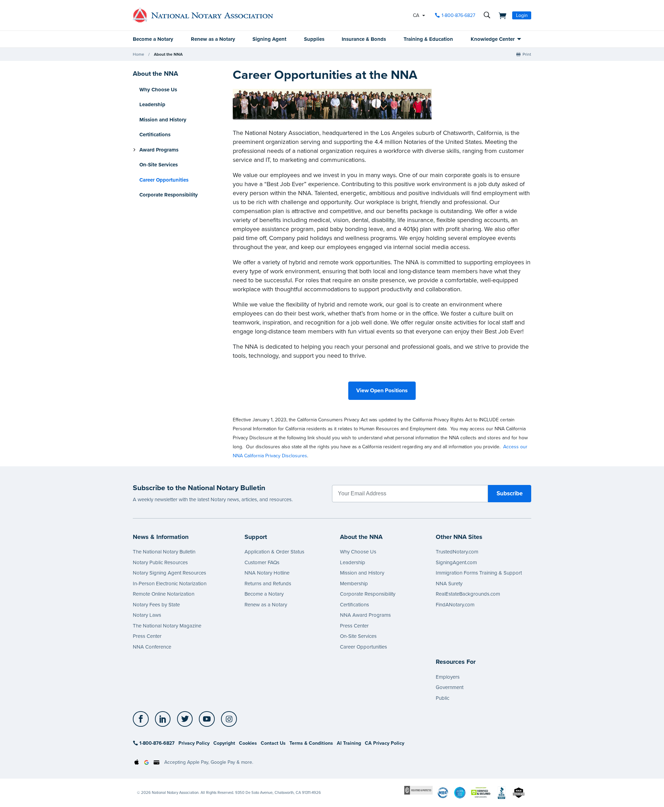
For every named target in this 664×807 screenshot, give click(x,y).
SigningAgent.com (456, 562)
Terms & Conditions (311, 743)
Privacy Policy (194, 743)
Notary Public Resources (160, 562)
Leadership (152, 105)
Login (522, 15)
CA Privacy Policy (384, 743)
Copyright (224, 743)
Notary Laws (147, 615)
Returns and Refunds (268, 583)
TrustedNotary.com (457, 552)
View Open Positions (382, 390)
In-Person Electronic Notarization (169, 583)
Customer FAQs (262, 562)
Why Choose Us (158, 89)
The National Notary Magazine (167, 626)
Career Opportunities (363, 647)
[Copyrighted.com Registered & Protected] (418, 790)
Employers (448, 677)
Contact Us (273, 743)
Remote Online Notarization (163, 594)
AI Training (349, 743)
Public (442, 698)
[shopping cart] (500, 15)
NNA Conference (152, 647)
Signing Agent (269, 39)
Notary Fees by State (156, 605)
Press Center (147, 636)
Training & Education (428, 39)
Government (449, 687)
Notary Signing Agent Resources (169, 573)
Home (138, 54)
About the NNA (168, 54)
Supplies (314, 39)
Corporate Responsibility (168, 195)
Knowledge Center (493, 39)
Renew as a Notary (213, 39)
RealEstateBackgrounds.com (468, 594)
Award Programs (158, 150)
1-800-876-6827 (458, 15)
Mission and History (162, 120)
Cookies (248, 743)
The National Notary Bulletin (164, 552)
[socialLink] (143, 719)
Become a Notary (153, 39)
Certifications (154, 135)
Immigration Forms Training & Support (479, 573)
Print (527, 54)
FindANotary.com (455, 605)
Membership (354, 583)
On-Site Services (158, 165)
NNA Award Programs (365, 615)
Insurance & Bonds (364, 39)
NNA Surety (449, 583)
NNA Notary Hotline (267, 573)
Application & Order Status (274, 552)
